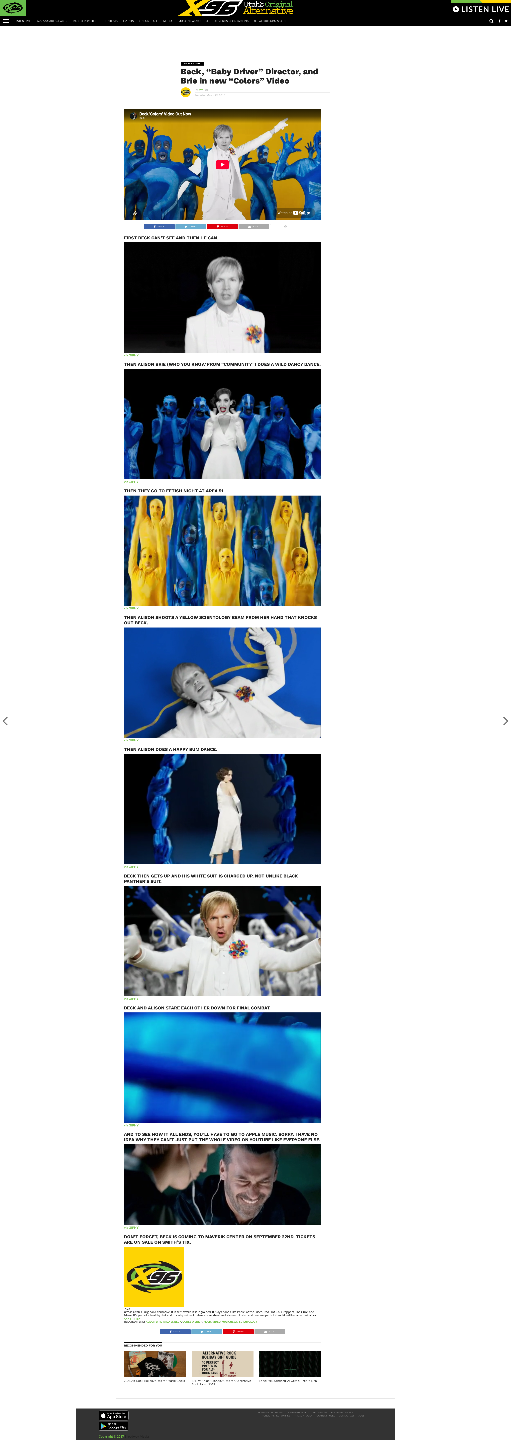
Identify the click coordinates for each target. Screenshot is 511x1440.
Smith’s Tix (176, 1242)
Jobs (361, 1415)
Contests (111, 21)
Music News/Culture (193, 21)
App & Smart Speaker (52, 21)
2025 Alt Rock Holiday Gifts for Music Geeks (154, 1381)
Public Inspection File (276, 1415)
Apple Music (261, 1134)
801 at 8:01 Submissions (270, 21)
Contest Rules (326, 1415)
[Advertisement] (255, 41)
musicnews (230, 1321)
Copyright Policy (298, 1412)
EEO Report (320, 1412)
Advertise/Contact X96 (232, 21)
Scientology (248, 1321)
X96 (200, 89)
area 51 (168, 1321)
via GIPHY (131, 355)
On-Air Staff (148, 21)
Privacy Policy (303, 1415)
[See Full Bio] (142, 1319)
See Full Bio (132, 1319)
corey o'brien (192, 1321)
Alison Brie (154, 1321)
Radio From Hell (85, 21)
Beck (177, 1321)
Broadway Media (137, 1436)
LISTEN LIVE (23, 21)
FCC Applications (342, 1412)
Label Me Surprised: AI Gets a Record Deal (288, 1381)
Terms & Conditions (270, 1412)
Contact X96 (347, 1415)
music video (212, 1321)
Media (167, 21)
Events (128, 21)
